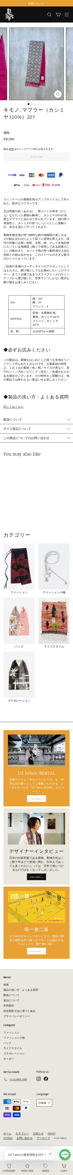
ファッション (11, 1032)
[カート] (58, 15)
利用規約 (8, 1005)
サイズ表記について (17, 429)
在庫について (36, 3)
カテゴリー (22, 1133)
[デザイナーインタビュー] (36, 829)
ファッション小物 (14, 1037)
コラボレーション (14, 1053)
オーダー (8, 1059)
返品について (11, 1000)
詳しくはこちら (13, 406)
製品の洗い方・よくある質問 (20, 990)
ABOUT (52, 1133)
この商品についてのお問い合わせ (26, 438)
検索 (6, 984)
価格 (6, 133)
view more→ (36, 798)
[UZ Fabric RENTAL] (36, 750)
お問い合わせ (25, 1138)
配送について (12, 419)
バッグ (7, 1043)
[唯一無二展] (36, 907)
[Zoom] (58, 94)
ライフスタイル (12, 1048)
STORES (8, 1138)
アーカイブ (43, 1138)
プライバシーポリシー (16, 1016)
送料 (11, 148)
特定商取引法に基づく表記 (19, 1011)
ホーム (7, 1133)
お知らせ (38, 1133)
